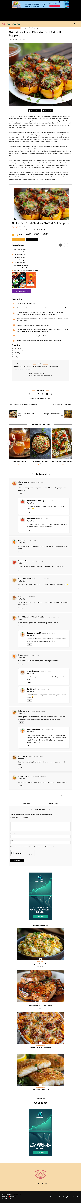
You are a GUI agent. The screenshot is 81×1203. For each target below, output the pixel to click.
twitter (39, 1103)
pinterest (45, 1103)
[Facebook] (34, 394)
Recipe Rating (14, 817)
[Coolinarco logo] (11, 24)
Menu (77, 24)
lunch (49, 398)
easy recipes (40, 398)
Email (12, 840)
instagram (42, 1103)
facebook (35, 1103)
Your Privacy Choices (8, 1199)
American (45, 364)
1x (60, 245)
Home (51, 1197)
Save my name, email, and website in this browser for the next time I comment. (33, 846)
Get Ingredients (22, 291)
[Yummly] (47, 394)
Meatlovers (55, 366)
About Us (58, 1197)
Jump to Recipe (35, 111)
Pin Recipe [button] (32, 239)
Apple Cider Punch (19, 461)
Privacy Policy (66, 1197)
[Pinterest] (42, 394)
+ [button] (17, 234)
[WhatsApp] (51, 394)
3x (67, 245)
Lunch (12, 28)
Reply (21, 493)
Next (72, 443)
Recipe (17, 28)
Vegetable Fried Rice (40, 461)
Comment (13, 821)
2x (64, 245)
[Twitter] (38, 394)
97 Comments (21, 39)
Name (12, 833)
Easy (30, 369)
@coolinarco (40, 375)
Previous (8, 443)
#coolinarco (49, 375)
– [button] (12, 234)
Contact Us (76, 1197)
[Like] (29, 394)
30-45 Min (20, 369)
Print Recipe (48, 111)
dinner (32, 398)
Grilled (45, 366)
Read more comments (64, 796)
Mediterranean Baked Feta (62, 461)
